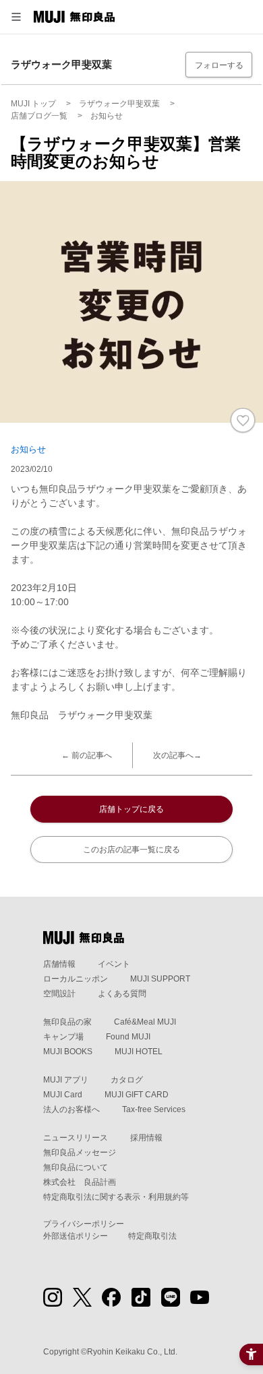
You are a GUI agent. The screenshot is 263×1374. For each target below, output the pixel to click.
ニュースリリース (75, 1137)
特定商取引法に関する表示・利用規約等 (116, 1197)
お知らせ (28, 449)
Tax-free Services (153, 1109)
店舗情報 (59, 964)
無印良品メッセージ (79, 1152)
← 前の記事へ (86, 755)
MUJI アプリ (65, 1080)
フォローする (219, 65)
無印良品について (75, 1167)
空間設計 (59, 993)
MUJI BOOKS (67, 1051)
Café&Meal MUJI (145, 1022)
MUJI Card (62, 1094)
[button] (16, 17)
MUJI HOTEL (139, 1051)
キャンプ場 (63, 1036)
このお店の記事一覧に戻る (131, 849)
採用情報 (146, 1137)
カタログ (127, 1080)
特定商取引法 (152, 1236)
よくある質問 (122, 993)
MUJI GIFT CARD (137, 1094)
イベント (114, 964)
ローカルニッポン (75, 979)
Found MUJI (128, 1036)
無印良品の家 (67, 1022)
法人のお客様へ (71, 1109)
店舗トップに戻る (131, 809)
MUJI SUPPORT (160, 979)
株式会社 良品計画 (79, 1182)
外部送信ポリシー (75, 1236)
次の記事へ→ (177, 755)
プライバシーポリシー (83, 1224)
